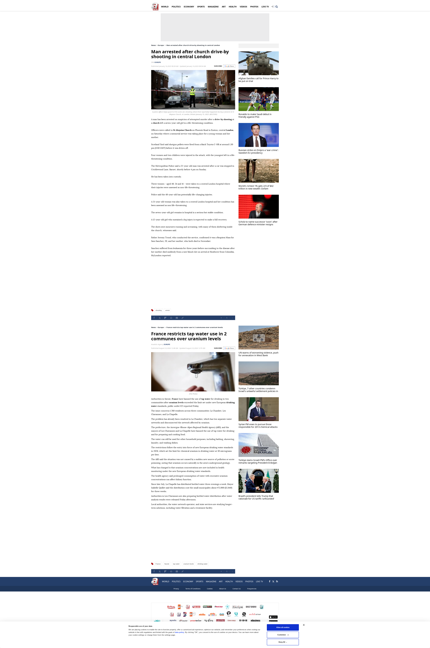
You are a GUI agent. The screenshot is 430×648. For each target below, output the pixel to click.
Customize (281, 635)
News (153, 45)
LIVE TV (265, 6)
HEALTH (233, 6)
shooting (159, 310)
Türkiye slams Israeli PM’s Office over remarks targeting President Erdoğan (258, 461)
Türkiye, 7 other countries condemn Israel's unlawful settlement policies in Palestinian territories (258, 390)
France (158, 564)
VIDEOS (243, 6)
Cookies (210, 589)
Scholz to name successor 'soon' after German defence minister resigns (258, 223)
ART (224, 6)
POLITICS (176, 6)
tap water (176, 564)
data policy (179, 632)
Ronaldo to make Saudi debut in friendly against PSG (255, 115)
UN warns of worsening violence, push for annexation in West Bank (258, 354)
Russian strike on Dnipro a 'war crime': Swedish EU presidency (258, 151)
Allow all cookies (282, 627)
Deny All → (283, 642)
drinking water (202, 564)
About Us (222, 589)
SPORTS (201, 6)
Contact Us (237, 589)
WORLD (165, 6)
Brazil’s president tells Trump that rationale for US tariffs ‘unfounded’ (256, 497)
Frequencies (251, 589)
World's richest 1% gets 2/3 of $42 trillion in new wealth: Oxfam (256, 187)
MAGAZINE (213, 6)
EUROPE (158, 62)
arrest (167, 310)
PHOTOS (254, 6)
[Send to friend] (177, 318)
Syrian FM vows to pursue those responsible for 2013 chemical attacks (258, 425)
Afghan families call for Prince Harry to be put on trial (258, 80)
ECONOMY (189, 6)
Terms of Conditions (192, 589)
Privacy (176, 589)
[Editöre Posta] (182, 318)
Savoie (166, 564)
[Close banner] (304, 625)
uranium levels (188, 564)
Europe (161, 45)
